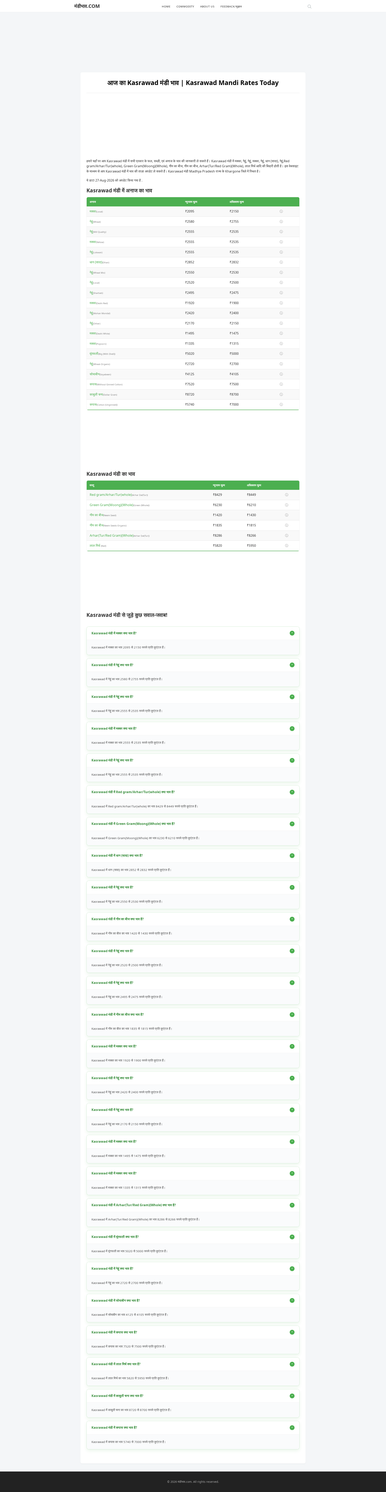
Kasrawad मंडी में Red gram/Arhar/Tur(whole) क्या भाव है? (133, 792)
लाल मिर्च (95, 545)
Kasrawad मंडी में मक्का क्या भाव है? (114, 633)
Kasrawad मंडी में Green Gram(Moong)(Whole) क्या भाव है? (133, 823)
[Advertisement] (193, 40)
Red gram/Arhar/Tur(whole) (111, 494)
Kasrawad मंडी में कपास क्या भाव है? (114, 1332)
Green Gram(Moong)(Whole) (111, 505)
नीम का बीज (96, 515)
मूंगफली (94, 353)
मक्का (93, 211)
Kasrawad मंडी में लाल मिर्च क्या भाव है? (116, 1364)
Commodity (185, 6)
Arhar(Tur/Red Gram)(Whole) (111, 535)
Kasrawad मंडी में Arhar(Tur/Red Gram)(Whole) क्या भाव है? (133, 1205)
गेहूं (91, 221)
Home (166, 6)
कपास (93, 384)
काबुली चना (96, 394)
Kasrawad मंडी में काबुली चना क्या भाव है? (117, 1396)
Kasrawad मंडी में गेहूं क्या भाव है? (112, 665)
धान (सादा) (96, 262)
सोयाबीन (95, 374)
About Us (207, 6)
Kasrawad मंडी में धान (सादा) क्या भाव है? (117, 855)
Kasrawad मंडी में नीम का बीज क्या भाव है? (117, 919)
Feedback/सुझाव (231, 6)
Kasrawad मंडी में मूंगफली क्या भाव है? (115, 1237)
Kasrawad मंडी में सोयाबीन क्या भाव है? (115, 1300)
